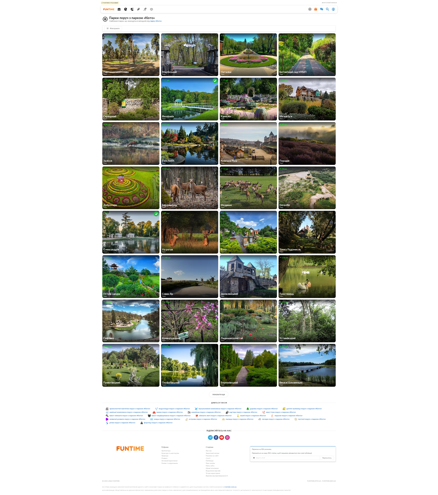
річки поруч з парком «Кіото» (122, 422)
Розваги (164, 458)
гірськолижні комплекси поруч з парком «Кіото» (219, 408)
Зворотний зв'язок (329, 3)
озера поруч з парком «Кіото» (167, 419)
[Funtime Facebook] (216, 437)
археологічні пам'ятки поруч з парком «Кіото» (130, 408)
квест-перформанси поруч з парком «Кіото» (171, 415)
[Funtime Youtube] (222, 437)
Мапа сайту (210, 466)
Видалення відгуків (213, 471)
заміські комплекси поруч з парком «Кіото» (129, 412)
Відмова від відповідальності (217, 476)
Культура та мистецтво (170, 453)
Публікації (209, 461)
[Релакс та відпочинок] (151, 9)
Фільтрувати (114, 28)
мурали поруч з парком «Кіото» (288, 415)
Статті (208, 458)
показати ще (218, 394)
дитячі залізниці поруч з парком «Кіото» (304, 408)
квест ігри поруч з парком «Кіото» (281, 412)
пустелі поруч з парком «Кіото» (312, 419)
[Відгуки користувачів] (321, 9)
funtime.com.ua (230, 487)
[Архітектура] (119, 9)
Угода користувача (213, 473)
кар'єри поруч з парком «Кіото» (243, 412)
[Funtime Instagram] (227, 437)
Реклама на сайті (212, 456)
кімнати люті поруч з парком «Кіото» (215, 415)
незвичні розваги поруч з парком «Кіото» (127, 419)
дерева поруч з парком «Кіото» (264, 408)
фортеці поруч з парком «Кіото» (158, 422)
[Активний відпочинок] (145, 9)
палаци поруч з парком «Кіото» (239, 419)
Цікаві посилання (212, 468)
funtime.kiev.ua (329, 481)
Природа (165, 456)
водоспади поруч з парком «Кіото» (174, 408)
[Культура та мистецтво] (125, 9)
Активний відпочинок (169, 461)
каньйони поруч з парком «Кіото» (206, 412)
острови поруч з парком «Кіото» (203, 419)
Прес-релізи (210, 463)
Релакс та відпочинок (170, 463)
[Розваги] (138, 9)
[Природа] (132, 9)
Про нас (209, 451)
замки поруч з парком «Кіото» (169, 412)
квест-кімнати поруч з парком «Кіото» (126, 415)
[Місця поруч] (310, 9)
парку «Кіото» (156, 21)
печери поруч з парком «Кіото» (275, 419)
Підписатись (327, 458)
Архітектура (166, 451)
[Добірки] (315, 9)
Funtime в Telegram (110, 3)
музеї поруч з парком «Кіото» (253, 415)
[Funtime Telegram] (211, 437)
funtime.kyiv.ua (314, 481)
